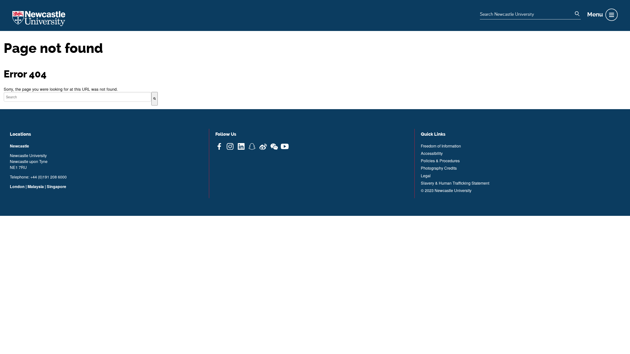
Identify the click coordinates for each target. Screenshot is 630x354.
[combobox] (77, 97)
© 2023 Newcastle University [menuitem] (446, 190)
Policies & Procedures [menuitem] (440, 160)
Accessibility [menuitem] (432, 153)
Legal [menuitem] (426, 175)
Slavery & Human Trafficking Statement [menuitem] (455, 183)
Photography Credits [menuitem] (439, 168)
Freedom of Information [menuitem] (441, 146)
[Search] (154, 98)
